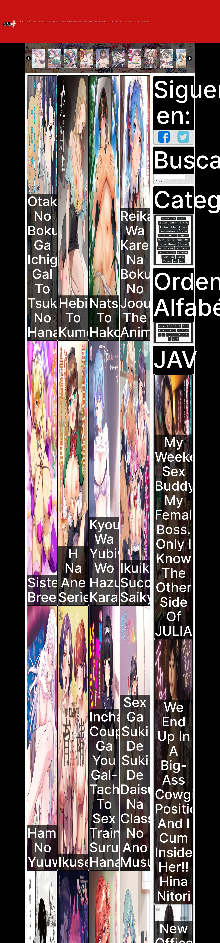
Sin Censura (40, 21)
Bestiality (184, 223)
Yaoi (181, 261)
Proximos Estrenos (77, 21)
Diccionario (115, 21)
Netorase (162, 248)
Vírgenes (180, 257)
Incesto (179, 240)
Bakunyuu (163, 223)
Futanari (172, 235)
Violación (167, 261)
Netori (170, 248)
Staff (28, 21)
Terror (165, 257)
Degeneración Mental (169, 231)
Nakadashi (172, 244)
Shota (172, 252)
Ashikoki (181, 218)
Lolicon (163, 244)
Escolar (184, 231)
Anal (173, 218)
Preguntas (143, 21)
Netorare (183, 244)
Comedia (183, 227)
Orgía (178, 248)
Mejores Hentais (98, 21)
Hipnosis (170, 240)
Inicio (21, 21)
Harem (161, 240)
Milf (186, 240)
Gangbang (183, 235)
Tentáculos (182, 252)
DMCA (132, 21)
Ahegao (165, 218)
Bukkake (173, 223)
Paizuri (186, 248)
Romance (164, 252)
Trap (172, 257)
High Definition (57, 21)
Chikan (173, 227)
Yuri (175, 261)
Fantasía (163, 235)
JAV (125, 21)
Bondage (164, 227)
